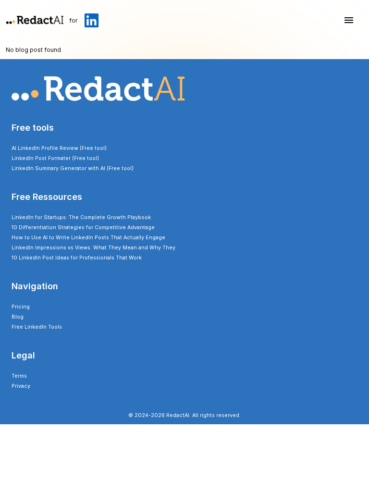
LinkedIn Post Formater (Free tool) (55, 158)
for (73, 20)
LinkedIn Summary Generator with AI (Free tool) (73, 168)
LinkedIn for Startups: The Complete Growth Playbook (81, 217)
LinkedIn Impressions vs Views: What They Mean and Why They (93, 248)
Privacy (21, 386)
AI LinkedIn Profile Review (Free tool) (59, 148)
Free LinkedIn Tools (37, 327)
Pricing (21, 307)
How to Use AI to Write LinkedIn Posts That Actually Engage (88, 237)
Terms (19, 376)
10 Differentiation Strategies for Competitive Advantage (83, 227)
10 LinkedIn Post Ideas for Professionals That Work (77, 258)
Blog (18, 317)
